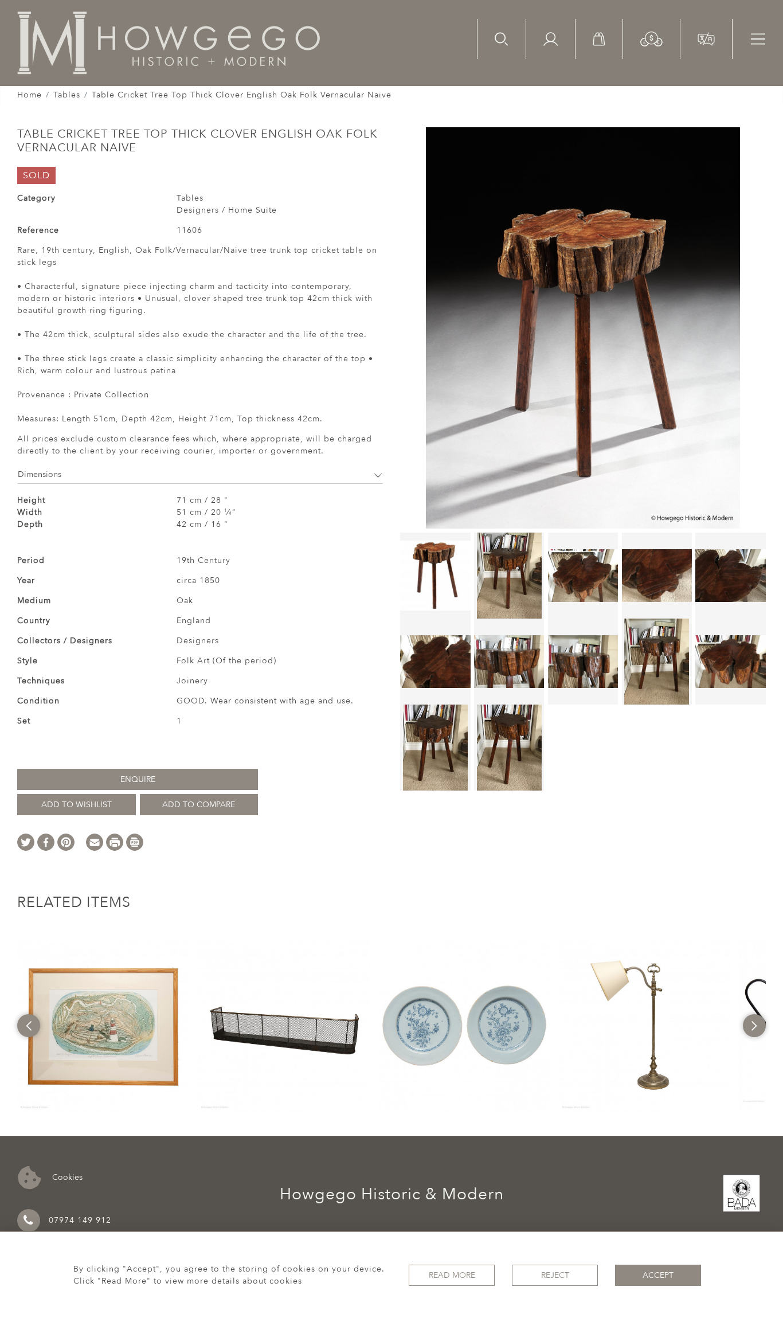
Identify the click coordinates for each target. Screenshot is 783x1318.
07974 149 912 (80, 1220)
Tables (66, 94)
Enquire (137, 779)
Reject (555, 1275)
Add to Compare (198, 804)
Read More (452, 1275)
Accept (658, 1275)
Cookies (66, 1176)
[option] (103, 1026)
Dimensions (39, 474)
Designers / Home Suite (227, 210)
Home (29, 94)
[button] (651, 38)
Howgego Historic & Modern (392, 1194)
